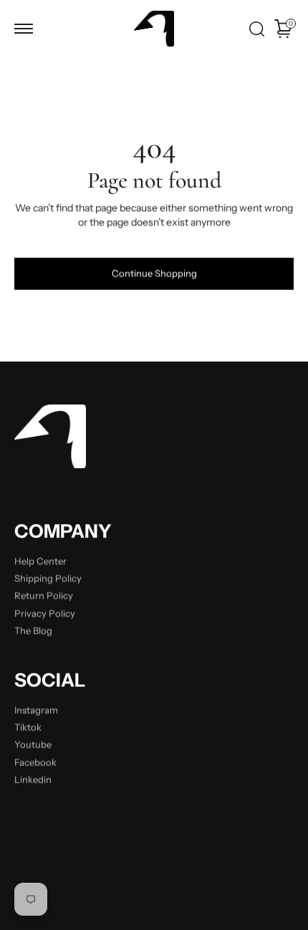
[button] (23, 28)
